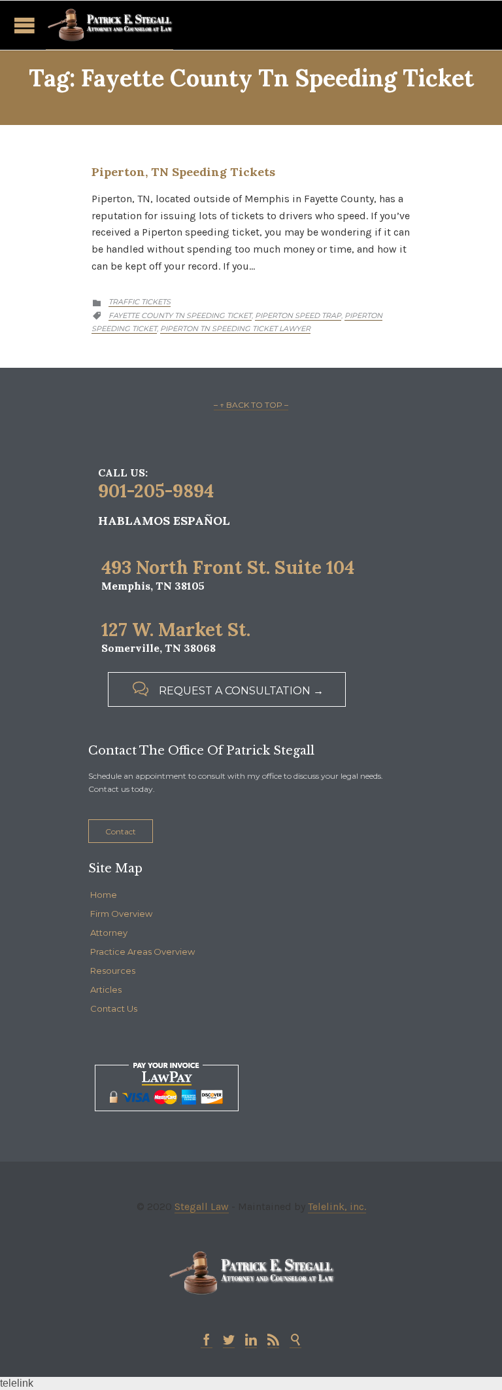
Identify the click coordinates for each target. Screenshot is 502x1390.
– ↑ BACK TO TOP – (251, 405)
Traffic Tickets (140, 301)
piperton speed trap (298, 315)
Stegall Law (202, 1206)
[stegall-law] (109, 25)
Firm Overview (121, 913)
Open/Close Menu (24, 25)
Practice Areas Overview (142, 951)
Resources (112, 970)
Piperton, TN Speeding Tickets (183, 171)
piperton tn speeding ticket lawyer (235, 328)
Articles (106, 989)
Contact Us (113, 1008)
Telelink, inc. (337, 1206)
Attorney (108, 932)
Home (103, 894)
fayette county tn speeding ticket (180, 315)
